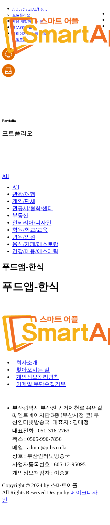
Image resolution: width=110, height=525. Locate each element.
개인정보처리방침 (37, 377)
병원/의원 (23, 237)
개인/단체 (23, 201)
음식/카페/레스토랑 (35, 244)
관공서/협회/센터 (32, 208)
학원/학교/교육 (30, 230)
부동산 (20, 215)
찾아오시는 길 (33, 370)
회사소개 (27, 362)
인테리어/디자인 (31, 222)
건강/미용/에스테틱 (35, 251)
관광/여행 (23, 194)
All (15, 187)
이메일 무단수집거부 (41, 384)
